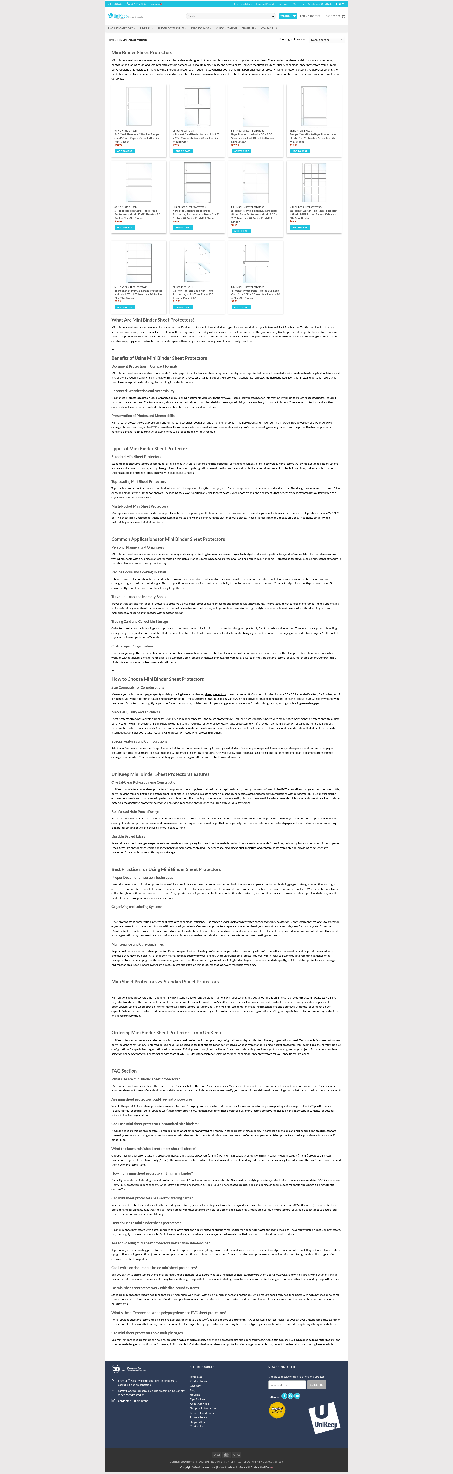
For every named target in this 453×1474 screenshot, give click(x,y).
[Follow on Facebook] (337, 4)
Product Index (198, 1381)
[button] (310, 16)
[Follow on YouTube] (343, 4)
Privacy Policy (198, 1417)
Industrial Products (265, 3)
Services (283, 3)
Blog (302, 3)
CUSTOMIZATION (226, 28)
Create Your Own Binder (320, 3)
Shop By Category (120, 28)
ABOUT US (248, 28)
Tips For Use (197, 1399)
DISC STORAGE (200, 28)
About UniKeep (199, 1403)
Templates (196, 1376)
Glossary (195, 1385)
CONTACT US (269, 28)
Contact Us (197, 1426)
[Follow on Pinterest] (340, 4)
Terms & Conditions (202, 1412)
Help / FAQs (197, 1422)
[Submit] (273, 16)
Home (111, 39)
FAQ (294, 3)
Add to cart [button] (124, 151)
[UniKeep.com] (144, 16)
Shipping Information (203, 1408)
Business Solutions (242, 3)
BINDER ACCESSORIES (171, 28)
